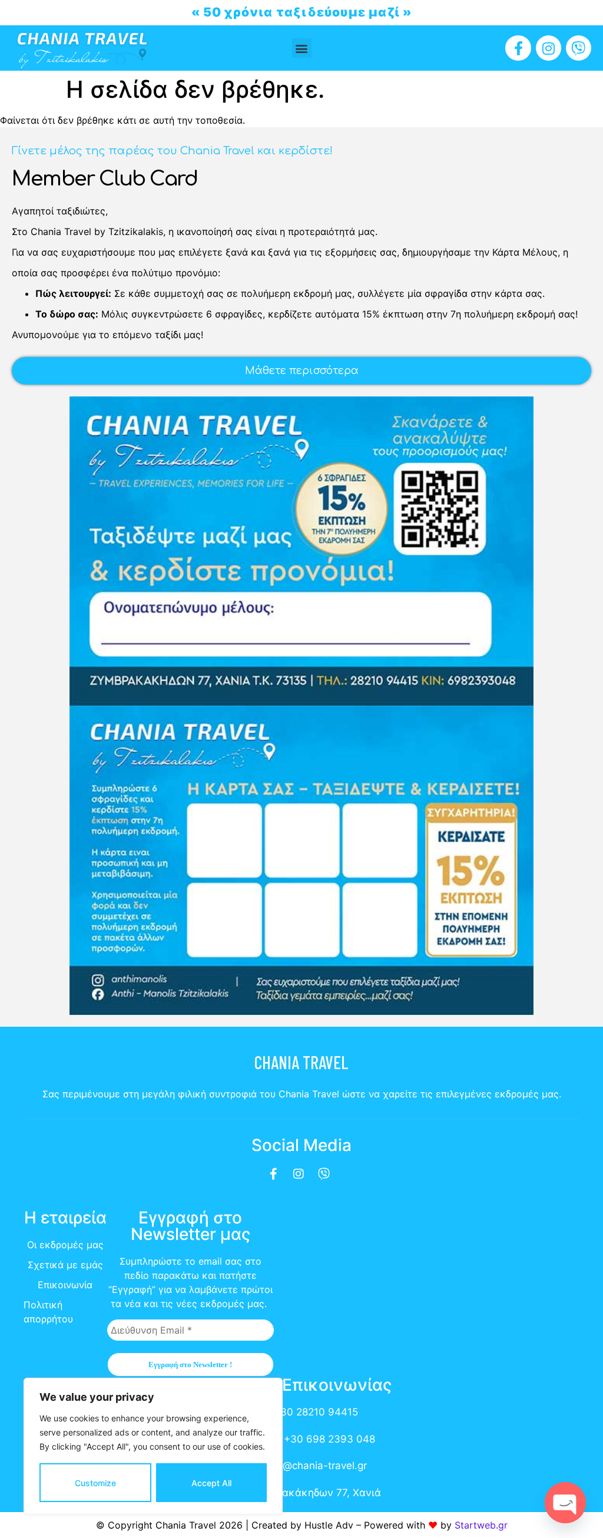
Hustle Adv (328, 1525)
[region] (153, 1446)
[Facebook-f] (518, 48)
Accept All (211, 1483)
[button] (302, 48)
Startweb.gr (481, 1525)
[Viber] (578, 48)
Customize (95, 1483)
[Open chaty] (565, 1502)
